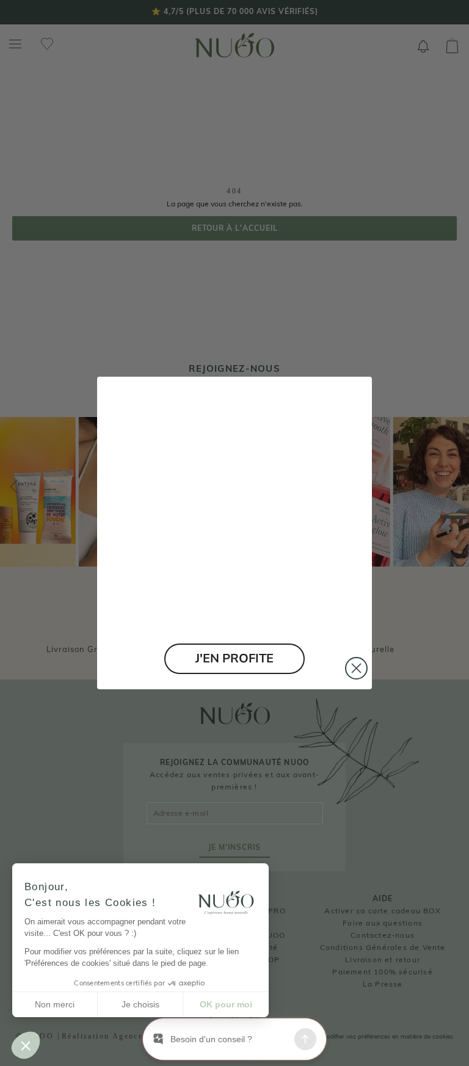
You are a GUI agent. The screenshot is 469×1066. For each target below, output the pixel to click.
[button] (25, 1045)
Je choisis (140, 1004)
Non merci (55, 1004)
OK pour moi (226, 1004)
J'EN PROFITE (234, 658)
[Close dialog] (356, 668)
